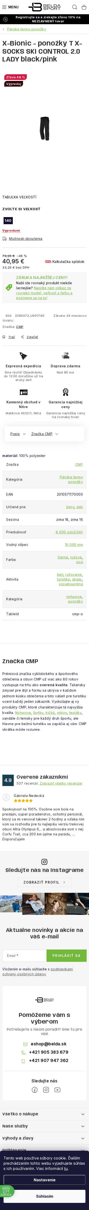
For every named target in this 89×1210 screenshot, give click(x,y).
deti (79, 507)
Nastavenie (45, 1179)
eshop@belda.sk (48, 1043)
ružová (76, 557)
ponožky (75, 601)
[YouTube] (57, 1090)
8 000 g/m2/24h (69, 532)
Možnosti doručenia (25, 239)
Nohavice (23, 713)
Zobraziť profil (41, 882)
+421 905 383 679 (48, 1052)
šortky (38, 713)
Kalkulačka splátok (68, 261)
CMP (19, 327)
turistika (63, 579)
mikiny (62, 713)
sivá (79, 562)
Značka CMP (41, 434)
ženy (70, 507)
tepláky (75, 713)
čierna (63, 557)
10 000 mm (74, 545)
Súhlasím (44, 1196)
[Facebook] (34, 1090)
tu (66, 1168)
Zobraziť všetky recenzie (61, 783)
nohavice (74, 597)
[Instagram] (46, 1090)
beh (60, 574)
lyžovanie (74, 574)
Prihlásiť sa (66, 956)
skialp (77, 579)
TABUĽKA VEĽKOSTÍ (19, 197)
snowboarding (71, 584)
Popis (15, 434)
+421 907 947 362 (49, 1060)
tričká (50, 713)
